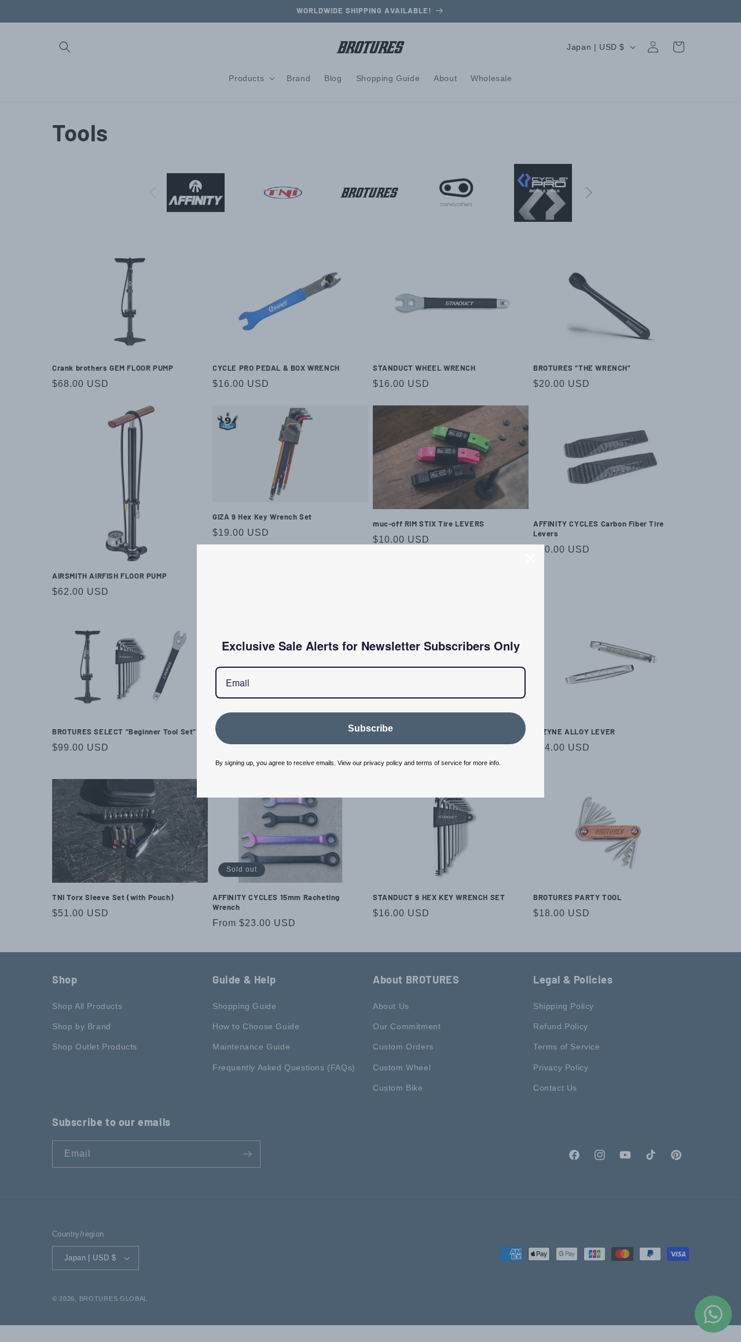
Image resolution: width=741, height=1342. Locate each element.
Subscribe (370, 728)
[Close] (530, 558)
